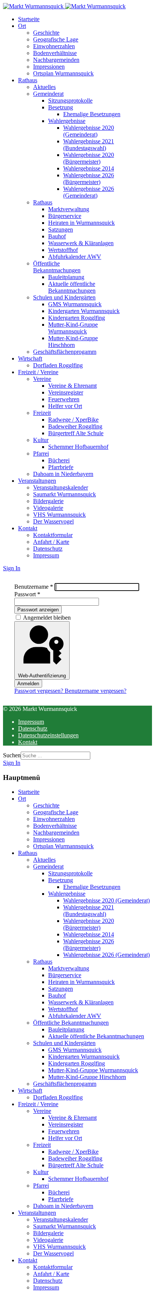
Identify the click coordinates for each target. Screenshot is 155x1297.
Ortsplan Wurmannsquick (63, 73)
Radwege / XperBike (73, 419)
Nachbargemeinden (56, 60)
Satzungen (60, 229)
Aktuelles (44, 87)
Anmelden (28, 683)
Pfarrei (41, 453)
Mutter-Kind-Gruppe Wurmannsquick (73, 328)
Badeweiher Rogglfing (75, 426)
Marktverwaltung (68, 209)
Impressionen (49, 66)
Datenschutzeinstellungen (48, 735)
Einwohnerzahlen (54, 46)
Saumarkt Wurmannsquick (64, 494)
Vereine (42, 379)
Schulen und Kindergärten (64, 297)
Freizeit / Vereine (38, 372)
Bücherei (59, 460)
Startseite (29, 19)
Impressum (46, 555)
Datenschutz (47, 548)
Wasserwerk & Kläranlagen (81, 243)
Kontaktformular (53, 535)
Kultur (41, 440)
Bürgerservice (64, 216)
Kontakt (27, 528)
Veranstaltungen (37, 480)
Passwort (27, 594)
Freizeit (42, 413)
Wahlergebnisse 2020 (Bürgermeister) (88, 158)
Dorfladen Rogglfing (58, 365)
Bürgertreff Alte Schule (75, 433)
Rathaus (27, 80)
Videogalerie (48, 508)
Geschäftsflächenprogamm (64, 351)
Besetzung (60, 107)
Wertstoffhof (63, 250)
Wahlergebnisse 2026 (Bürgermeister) (88, 178)
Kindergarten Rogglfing (76, 318)
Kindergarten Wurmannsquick (84, 311)
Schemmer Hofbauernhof (78, 447)
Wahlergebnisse (66, 121)
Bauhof (57, 236)
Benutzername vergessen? (95, 691)
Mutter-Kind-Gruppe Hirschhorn (73, 341)
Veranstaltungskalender (60, 487)
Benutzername (33, 586)
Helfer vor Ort (65, 406)
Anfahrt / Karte (51, 542)
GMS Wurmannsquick (75, 304)
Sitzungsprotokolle (70, 100)
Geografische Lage (55, 39)
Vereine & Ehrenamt (72, 385)
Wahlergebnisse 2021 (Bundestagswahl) (88, 144)
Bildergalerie (48, 501)
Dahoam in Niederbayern (63, 474)
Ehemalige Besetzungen (91, 114)
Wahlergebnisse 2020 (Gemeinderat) (88, 131)
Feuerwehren (63, 399)
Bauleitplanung (66, 277)
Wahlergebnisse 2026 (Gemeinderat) (88, 192)
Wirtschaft (30, 358)
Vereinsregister (65, 392)
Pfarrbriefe (60, 467)
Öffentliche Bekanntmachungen (57, 266)
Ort (22, 26)
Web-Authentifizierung (42, 675)
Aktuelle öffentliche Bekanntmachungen (72, 287)
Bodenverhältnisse (55, 53)
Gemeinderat (48, 94)
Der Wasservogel (53, 521)
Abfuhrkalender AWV (74, 256)
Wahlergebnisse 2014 (88, 168)
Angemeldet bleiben (47, 617)
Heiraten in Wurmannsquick (81, 222)
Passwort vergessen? (39, 691)
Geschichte (46, 32)
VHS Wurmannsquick (59, 514)
